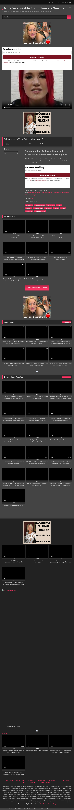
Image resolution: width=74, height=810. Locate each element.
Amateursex (29, 205)
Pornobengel (20, 780)
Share (42, 143)
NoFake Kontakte (44, 782)
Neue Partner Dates (45, 804)
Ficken (60, 205)
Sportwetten (32, 782)
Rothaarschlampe (30, 195)
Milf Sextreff (9, 780)
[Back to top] (68, 804)
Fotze (59, 192)
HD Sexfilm (65, 192)
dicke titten (48, 192)
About (30, 143)
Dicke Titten (51, 205)
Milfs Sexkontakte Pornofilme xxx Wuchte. (34, 8)
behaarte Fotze (39, 192)
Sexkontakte (53, 780)
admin (32, 198)
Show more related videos (37, 288)
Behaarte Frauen (40, 205)
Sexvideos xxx (40, 780)
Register (69, 2)
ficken (55, 192)
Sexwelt (30, 780)
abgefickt (31, 192)
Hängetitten (56, 804)
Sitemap (4, 733)
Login (62, 2)
